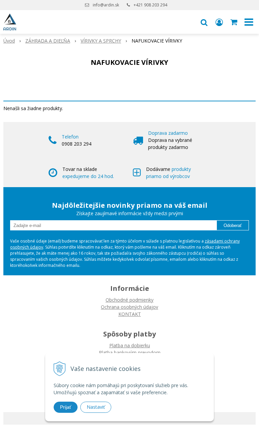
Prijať (65, 407)
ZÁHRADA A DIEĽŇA (47, 40)
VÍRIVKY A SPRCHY (101, 40)
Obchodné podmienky (129, 300)
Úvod (9, 40)
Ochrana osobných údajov (129, 307)
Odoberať (233, 225)
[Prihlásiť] (219, 22)
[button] (204, 22)
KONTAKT (129, 314)
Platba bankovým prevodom (130, 352)
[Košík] (234, 22)
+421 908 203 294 (150, 5)
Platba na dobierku (129, 345)
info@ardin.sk (106, 5)
